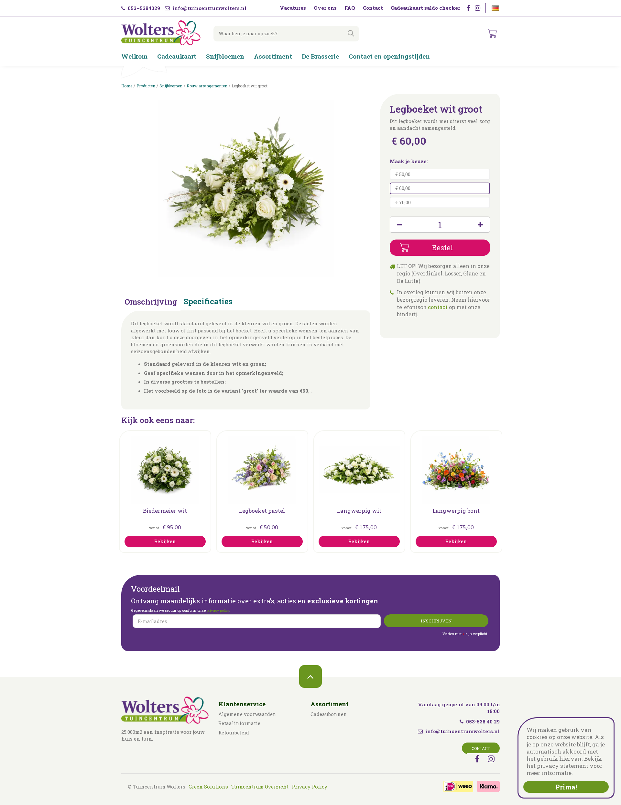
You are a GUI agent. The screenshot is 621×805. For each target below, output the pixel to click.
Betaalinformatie (239, 723)
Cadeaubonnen (328, 714)
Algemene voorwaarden (247, 714)
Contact (481, 748)
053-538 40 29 (483, 721)
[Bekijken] (492, 33)
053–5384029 (143, 8)
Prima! (566, 787)
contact (438, 307)
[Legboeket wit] (246, 188)
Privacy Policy (309, 786)
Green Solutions (208, 786)
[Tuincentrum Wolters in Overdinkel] (161, 32)
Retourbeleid (233, 732)
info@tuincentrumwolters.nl (208, 8)
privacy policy (218, 610)
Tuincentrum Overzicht (260, 786)
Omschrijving (151, 302)
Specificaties (208, 302)
